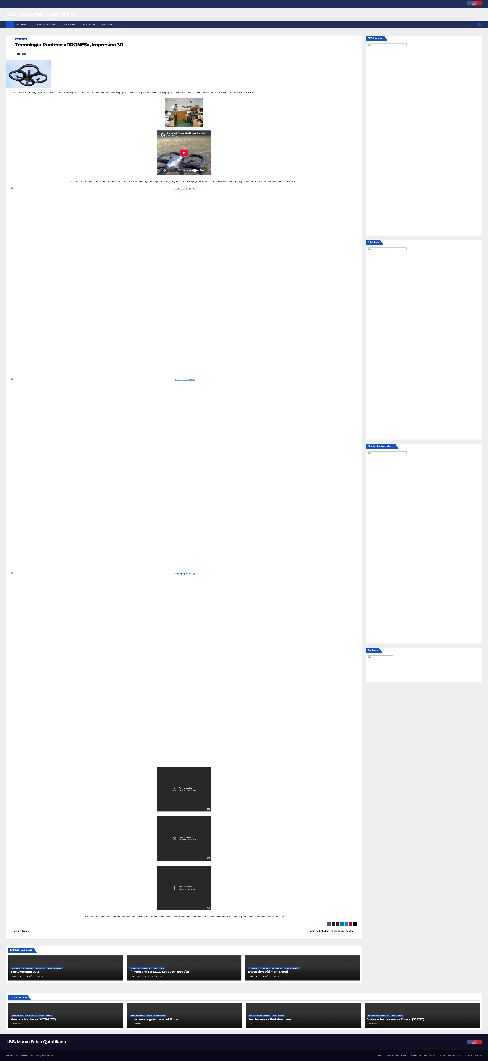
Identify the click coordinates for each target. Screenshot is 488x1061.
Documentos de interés (419, 1056)
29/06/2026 (136, 1024)
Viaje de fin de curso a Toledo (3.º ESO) (395, 1019)
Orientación (88, 24)
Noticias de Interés (55, 968)
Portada (49, 1015)
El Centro (23, 24)
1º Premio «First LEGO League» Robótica (159, 972)
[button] (475, 24)
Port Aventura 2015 (25, 972)
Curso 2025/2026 (160, 1015)
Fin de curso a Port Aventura (269, 1019)
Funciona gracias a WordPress (17, 1056)
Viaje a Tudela (21, 931)
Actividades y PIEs (46, 24)
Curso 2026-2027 (397, 1015)
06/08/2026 (17, 1024)
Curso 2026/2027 (17, 1015)
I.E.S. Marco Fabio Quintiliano (40, 14)
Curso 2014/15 (21, 39)
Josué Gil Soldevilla (36, 976)
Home (380, 1056)
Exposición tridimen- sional (268, 972)
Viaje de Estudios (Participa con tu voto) (332, 931)
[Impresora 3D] (184, 282)
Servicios (69, 24)
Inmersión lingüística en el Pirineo (155, 1019)
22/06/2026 (373, 1024)
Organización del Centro (34, 1015)
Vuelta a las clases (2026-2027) (33, 1019)
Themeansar (48, 1056)
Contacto (107, 24)
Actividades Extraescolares (22, 968)
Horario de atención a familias (450, 1056)
